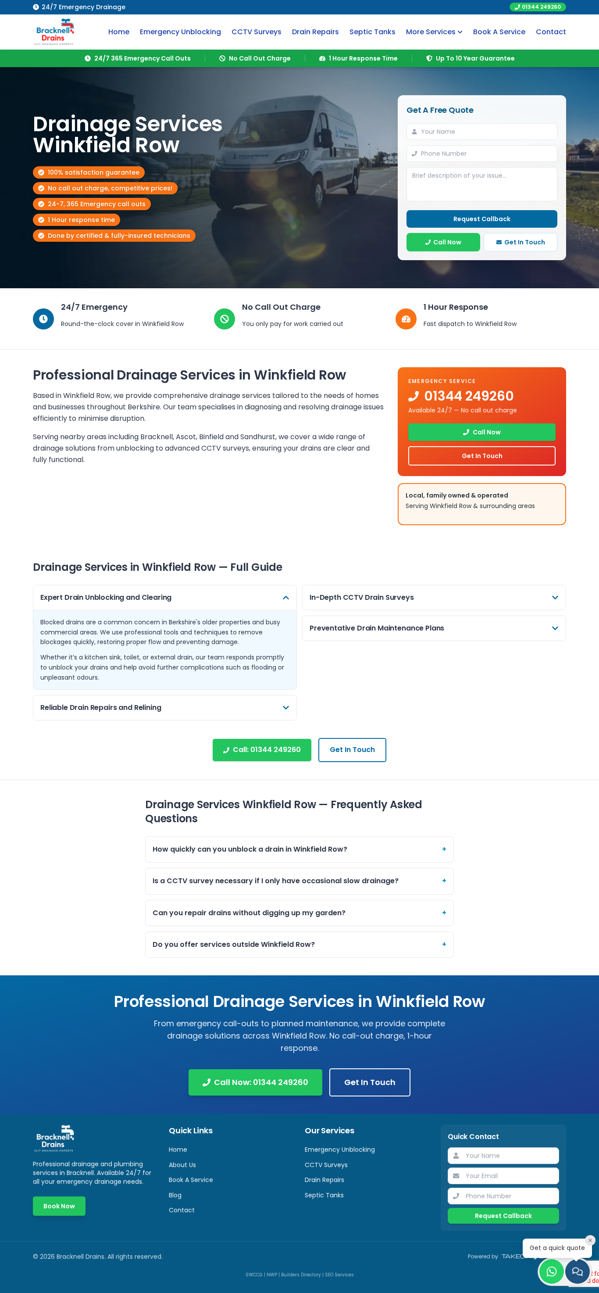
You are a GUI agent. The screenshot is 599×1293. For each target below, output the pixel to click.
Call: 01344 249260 (267, 750)
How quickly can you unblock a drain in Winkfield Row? (299, 849)
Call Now (447, 242)
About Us (182, 1164)
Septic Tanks (372, 32)
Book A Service (499, 32)
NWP (272, 1275)
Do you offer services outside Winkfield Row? (299, 944)
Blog (175, 1195)
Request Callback (481, 219)
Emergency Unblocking (180, 32)
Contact (551, 32)
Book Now (59, 1206)
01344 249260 (541, 7)
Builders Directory (301, 1275)
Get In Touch (524, 242)
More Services (431, 32)
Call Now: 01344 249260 (261, 1082)
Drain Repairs (315, 32)
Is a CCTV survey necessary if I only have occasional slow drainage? (299, 881)
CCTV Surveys (257, 32)
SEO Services (339, 1275)
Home (118, 32)
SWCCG (254, 1275)
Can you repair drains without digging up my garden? (299, 913)
